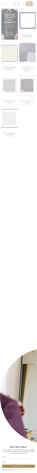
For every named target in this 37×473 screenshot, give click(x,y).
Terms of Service (6, 470)
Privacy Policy (29, 469)
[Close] (34, 357)
